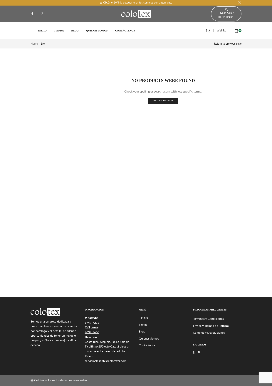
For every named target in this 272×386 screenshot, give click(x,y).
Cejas (200, 153)
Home (34, 44)
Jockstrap (202, 109)
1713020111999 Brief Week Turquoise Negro (217, 262)
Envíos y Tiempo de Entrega (211, 325)
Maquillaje (201, 147)
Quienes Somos (97, 30)
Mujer (197, 122)
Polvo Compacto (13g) (210, 237)
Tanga (200, 116)
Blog (75, 30)
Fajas (198, 71)
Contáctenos (125, 30)
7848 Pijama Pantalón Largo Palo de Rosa (217, 274)
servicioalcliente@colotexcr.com (105, 361)
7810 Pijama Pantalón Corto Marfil (217, 212)
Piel (199, 172)
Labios (200, 160)
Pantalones (202, 77)
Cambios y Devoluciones (209, 332)
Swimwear (202, 84)
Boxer (200, 96)
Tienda (59, 30)
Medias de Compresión (209, 179)
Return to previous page (227, 44)
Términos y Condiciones (208, 318)
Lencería (200, 141)
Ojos (199, 166)
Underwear (202, 90)
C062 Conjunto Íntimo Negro (215, 224)
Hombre (198, 64)
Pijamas (200, 185)
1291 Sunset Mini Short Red (214, 249)
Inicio (42, 30)
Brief (199, 103)
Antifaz (200, 128)
